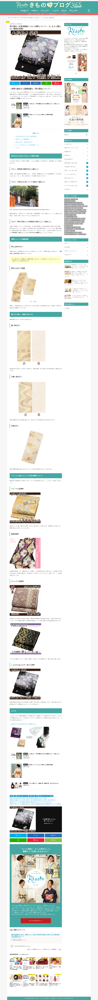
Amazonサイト (68, 254)
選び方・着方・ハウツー (23, 795)
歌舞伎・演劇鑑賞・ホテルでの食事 (18, 800)
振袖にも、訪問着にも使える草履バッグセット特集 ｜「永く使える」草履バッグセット (76, 274)
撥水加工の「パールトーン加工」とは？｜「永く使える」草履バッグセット (79, 266)
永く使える (67, 144)
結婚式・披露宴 (30, 802)
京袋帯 (67, 206)
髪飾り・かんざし (82, 234)
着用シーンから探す (45, 11)
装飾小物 (72, 230)
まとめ (17, 147)
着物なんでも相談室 (73, 11)
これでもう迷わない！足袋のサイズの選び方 (79, 296)
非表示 (37, 133)
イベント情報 (74, 199)
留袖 (33, 798)
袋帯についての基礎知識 (22, 139)
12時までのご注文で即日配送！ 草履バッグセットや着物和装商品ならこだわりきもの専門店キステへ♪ (49, 14)
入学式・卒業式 (30, 800)
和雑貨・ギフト (78, 209)
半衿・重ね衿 (68, 207)
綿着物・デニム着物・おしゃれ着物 (72, 227)
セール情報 (67, 204)
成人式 (53, 800)
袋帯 (12, 795)
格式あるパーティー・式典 (16, 802)
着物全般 (67, 151)
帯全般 (67, 155)
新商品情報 (78, 213)
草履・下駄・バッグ (79, 229)
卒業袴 (74, 207)
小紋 (66, 211)
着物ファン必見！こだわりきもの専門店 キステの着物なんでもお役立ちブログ (48, 998)
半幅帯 (85, 206)
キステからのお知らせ (70, 185)
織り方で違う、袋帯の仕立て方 (23, 142)
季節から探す (64, 11)
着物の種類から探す (25, 11)
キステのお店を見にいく (36, 920)
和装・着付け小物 (69, 209)
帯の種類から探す (34, 11)
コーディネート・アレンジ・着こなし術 (43, 802)
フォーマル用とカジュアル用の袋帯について (27, 145)
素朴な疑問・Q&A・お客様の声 (29, 804)
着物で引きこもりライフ (71, 147)
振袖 (36, 800)
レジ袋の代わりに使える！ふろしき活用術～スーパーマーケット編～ (79, 290)
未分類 (67, 189)
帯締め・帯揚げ (82, 211)
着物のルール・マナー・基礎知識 (46, 795)
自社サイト (67, 243)
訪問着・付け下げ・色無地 (41, 798)
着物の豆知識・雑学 (34, 795)
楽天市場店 (67, 247)
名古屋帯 (80, 207)
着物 (66, 220)
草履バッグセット (69, 229)
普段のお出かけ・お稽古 (70, 215)
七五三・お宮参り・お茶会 (45, 800)
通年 (25, 798)
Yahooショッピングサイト (70, 250)
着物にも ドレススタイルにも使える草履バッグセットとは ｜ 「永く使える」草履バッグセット (75, 283)
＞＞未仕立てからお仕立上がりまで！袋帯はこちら (23, 723)
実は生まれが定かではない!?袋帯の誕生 (26, 136)
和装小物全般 (68, 159)
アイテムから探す (55, 11)
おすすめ (67, 199)
